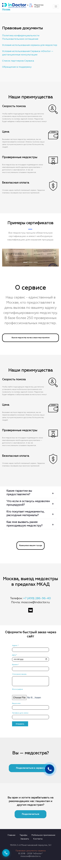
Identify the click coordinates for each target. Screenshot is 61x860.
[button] (6, 258)
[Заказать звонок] (6, 853)
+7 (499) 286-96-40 (37, 598)
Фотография (17, 689)
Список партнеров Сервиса (18, 61)
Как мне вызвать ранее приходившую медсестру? (25, 524)
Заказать (24, 839)
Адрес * (15, 645)
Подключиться (30, 814)
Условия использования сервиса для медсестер (29, 45)
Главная (11, 835)
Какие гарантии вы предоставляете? (19, 492)
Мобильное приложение (43, 835)
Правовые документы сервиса (31, 851)
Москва (6, 9)
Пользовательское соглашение (20, 39)
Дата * (14, 655)
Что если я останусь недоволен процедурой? (28, 503)
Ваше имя (16, 703)
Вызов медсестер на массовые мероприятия (31, 338)
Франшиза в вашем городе (30, 545)
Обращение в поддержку (16, 67)
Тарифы (23, 835)
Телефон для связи (20, 713)
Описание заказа (19, 674)
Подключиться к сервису (30, 768)
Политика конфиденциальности (20, 36)
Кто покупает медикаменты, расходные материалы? (25, 513)
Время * (15, 665)
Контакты (38, 839)
